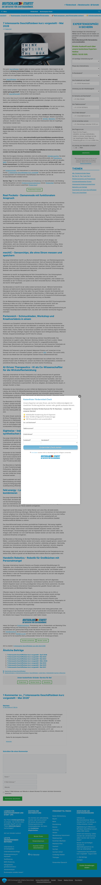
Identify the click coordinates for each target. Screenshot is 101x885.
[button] (4, 880)
